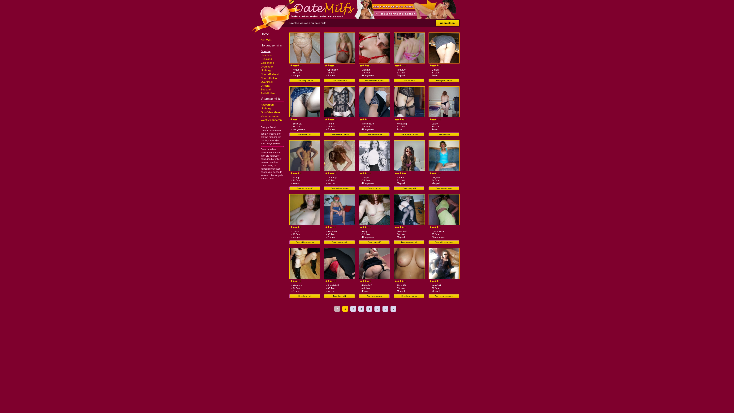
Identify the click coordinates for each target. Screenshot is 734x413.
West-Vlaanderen (271, 119)
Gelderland (267, 62)
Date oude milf (374, 188)
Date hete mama (339, 80)
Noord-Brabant (270, 74)
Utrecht (265, 85)
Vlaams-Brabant (270, 116)
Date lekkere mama (374, 80)
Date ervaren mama (409, 134)
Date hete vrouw (374, 296)
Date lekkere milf (305, 188)
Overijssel (267, 81)
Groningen (267, 66)
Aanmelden (447, 22)
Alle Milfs (266, 39)
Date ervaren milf (409, 242)
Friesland (266, 58)
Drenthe (265, 51)
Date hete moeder (444, 188)
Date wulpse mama (339, 188)
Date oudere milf (339, 242)
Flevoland (267, 55)
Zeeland (266, 89)
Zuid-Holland (268, 93)
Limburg (266, 70)
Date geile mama (444, 80)
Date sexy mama (305, 80)
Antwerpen (267, 104)
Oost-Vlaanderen (271, 112)
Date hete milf (409, 80)
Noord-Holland (269, 78)
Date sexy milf (409, 188)
